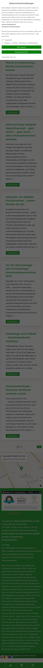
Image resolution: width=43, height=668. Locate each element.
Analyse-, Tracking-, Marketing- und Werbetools (21, 43)
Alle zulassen (21, 47)
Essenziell (8, 40)
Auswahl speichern (21, 52)
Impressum (13, 57)
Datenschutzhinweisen (9, 24)
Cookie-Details (5, 57)
